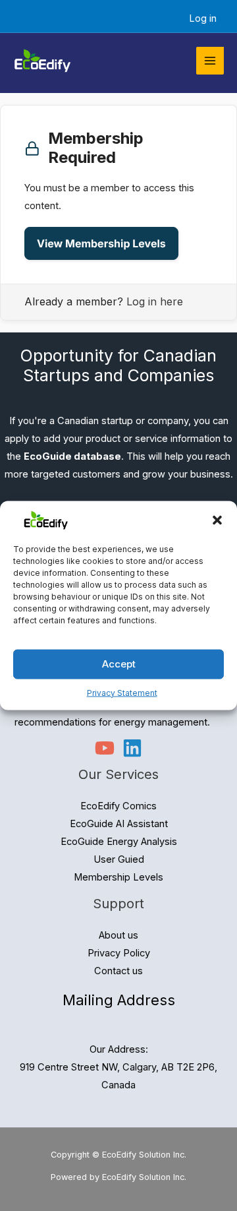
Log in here (154, 301)
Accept (119, 664)
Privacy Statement (122, 692)
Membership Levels (118, 877)
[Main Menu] (210, 61)
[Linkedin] (132, 748)
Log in (203, 18)
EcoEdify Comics (118, 806)
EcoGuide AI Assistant (119, 824)
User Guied (118, 859)
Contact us (118, 971)
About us (118, 935)
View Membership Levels (101, 243)
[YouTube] (105, 748)
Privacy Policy (119, 953)
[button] (217, 520)
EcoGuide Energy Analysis (119, 842)
